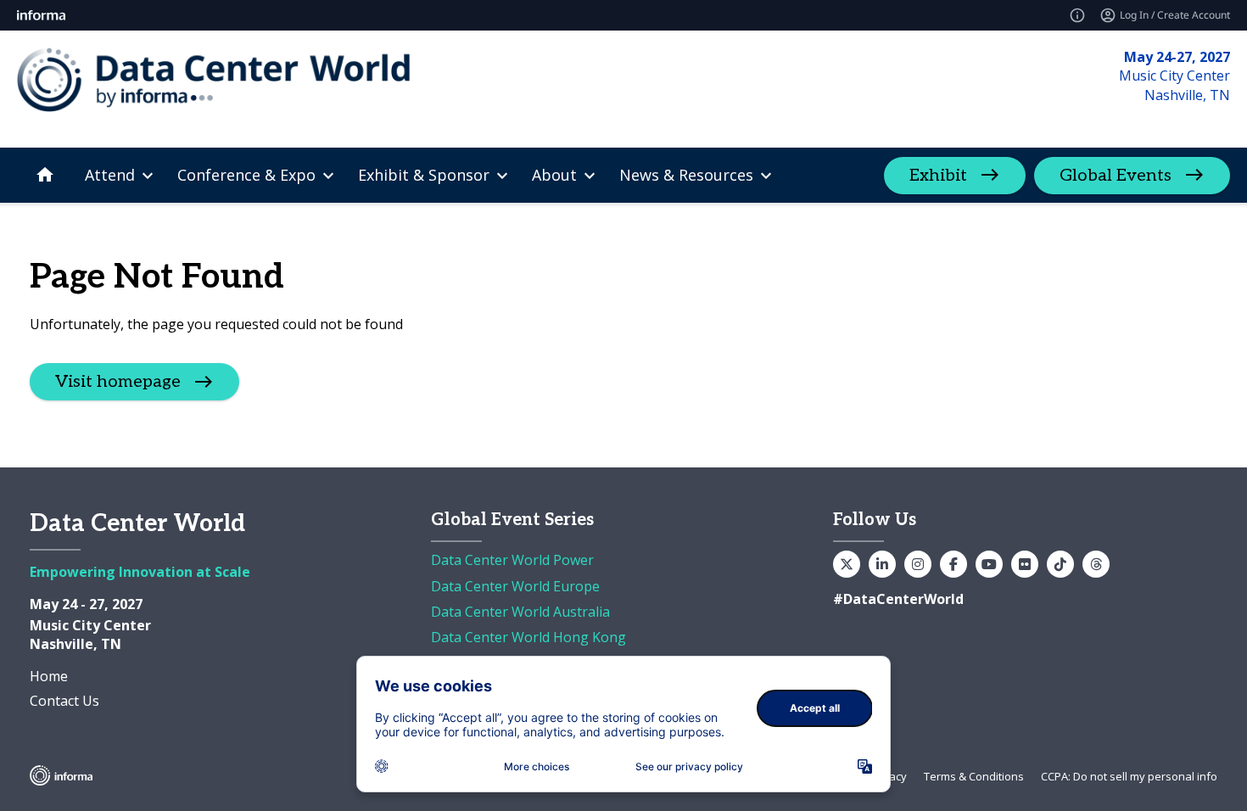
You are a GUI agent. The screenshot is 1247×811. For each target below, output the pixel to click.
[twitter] (846, 564)
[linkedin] (882, 564)
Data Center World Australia (520, 611)
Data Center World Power (512, 560)
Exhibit (938, 175)
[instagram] (917, 564)
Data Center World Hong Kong (528, 637)
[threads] (1096, 564)
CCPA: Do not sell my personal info (1129, 776)
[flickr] (1024, 564)
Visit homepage (118, 382)
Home (49, 676)
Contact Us (64, 700)
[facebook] (953, 564)
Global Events (1116, 175)
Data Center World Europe (515, 586)
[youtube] (989, 564)
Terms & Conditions (974, 776)
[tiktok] (1060, 564)
